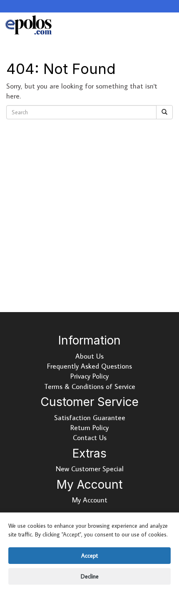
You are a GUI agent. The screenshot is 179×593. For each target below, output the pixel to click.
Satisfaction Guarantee (89, 417)
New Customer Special (90, 468)
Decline (90, 576)
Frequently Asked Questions (89, 366)
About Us (89, 356)
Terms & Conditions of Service (89, 386)
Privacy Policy (89, 376)
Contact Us (90, 437)
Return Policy (89, 427)
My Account (89, 499)
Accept (89, 555)
